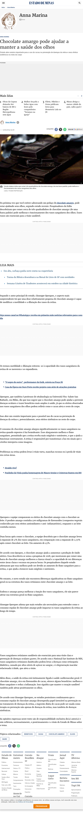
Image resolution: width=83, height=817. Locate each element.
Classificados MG (52, 760)
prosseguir (41, 806)
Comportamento (18, 780)
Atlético (39, 765)
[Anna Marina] (2, 122)
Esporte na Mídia (40, 785)
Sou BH (75, 778)
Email (23, 19)
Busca (79, 3)
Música (15, 774)
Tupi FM (75, 785)
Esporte (62, 765)
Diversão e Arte (29, 780)
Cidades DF (28, 765)
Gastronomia (17, 783)
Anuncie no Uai (17, 795)
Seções (3, 3)
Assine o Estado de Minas (6, 789)
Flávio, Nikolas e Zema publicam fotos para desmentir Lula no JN (53, 106)
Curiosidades (64, 771)
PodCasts (74, 796)
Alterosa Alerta (75, 762)
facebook (56, 129)
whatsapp (64, 129)
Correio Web (28, 798)
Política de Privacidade (25, 802)
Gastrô (62, 791)
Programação (75, 793)
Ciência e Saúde (30, 783)
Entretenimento (18, 762)
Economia (5, 765)
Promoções (16, 789)
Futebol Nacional (39, 775)
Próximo (81, 96)
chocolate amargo (65, 203)
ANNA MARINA (4, 37)
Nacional (4, 771)
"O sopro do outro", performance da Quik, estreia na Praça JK (34, 382)
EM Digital (5, 782)
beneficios (28, 734)
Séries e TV (16, 768)
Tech (14, 786)
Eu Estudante (29, 786)
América (39, 762)
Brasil (26, 771)
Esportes (27, 792)
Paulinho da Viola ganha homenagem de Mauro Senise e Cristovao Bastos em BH (43, 473)
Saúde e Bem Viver (6, 778)
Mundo (27, 777)
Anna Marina (11, 7)
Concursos (28, 789)
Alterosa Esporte (73, 771)
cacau (40, 734)
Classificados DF (52, 765)
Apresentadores (76, 790)
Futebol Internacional (41, 780)
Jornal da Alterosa (74, 766)
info (18, 122)
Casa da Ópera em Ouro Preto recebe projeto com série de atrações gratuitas (40, 387)
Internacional (6, 768)
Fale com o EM (6, 785)
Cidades (62, 762)
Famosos (16, 765)
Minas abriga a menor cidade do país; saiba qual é (74, 104)
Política (4, 762)
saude (4, 739)
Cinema (15, 771)
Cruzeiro (39, 768)
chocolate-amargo (56, 734)
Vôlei (38, 771)
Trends (15, 777)
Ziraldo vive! (11, 468)
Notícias (50, 769)
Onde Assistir (41, 789)
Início (3, 7)
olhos (72, 734)
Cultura (4, 774)
